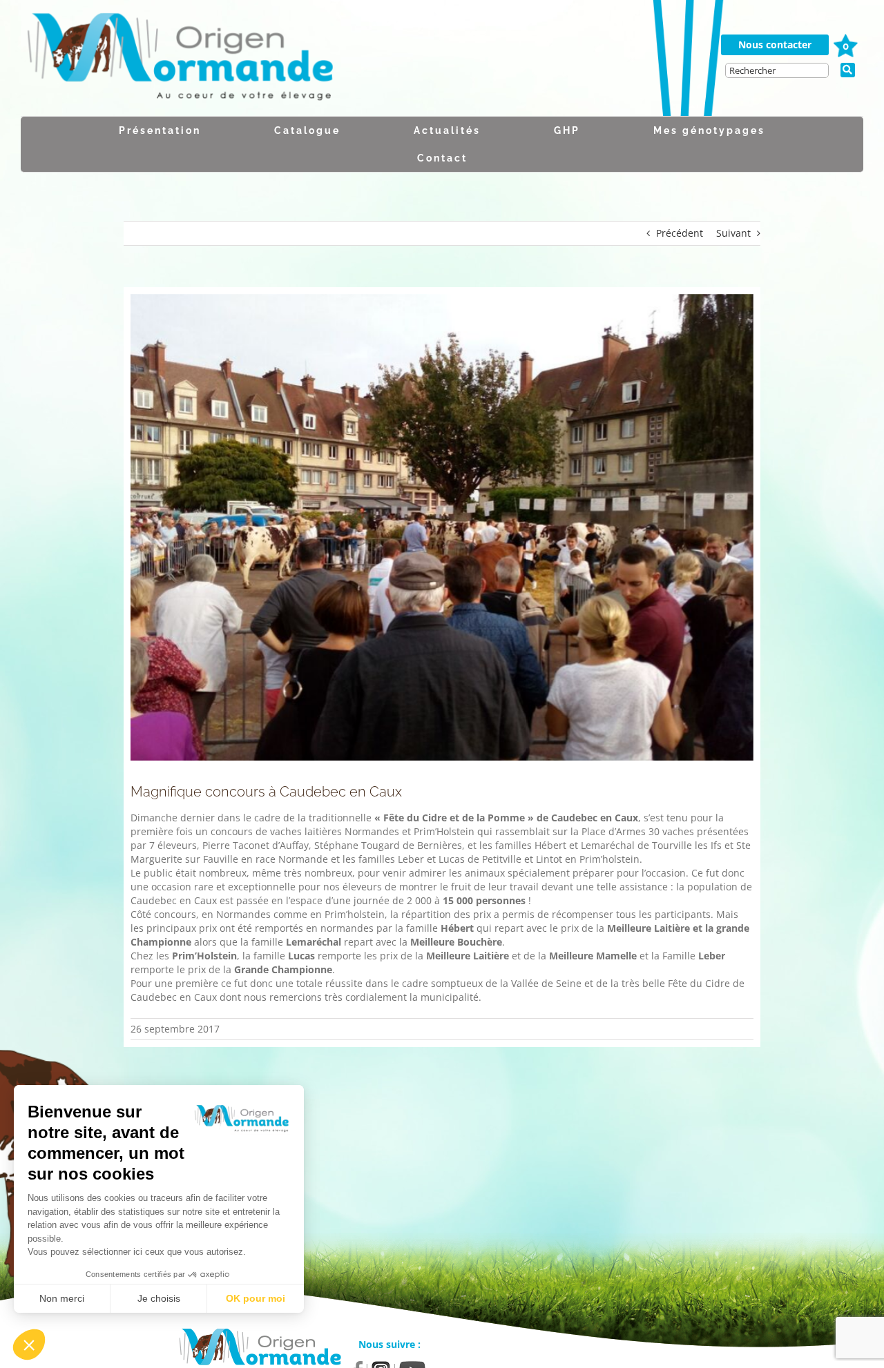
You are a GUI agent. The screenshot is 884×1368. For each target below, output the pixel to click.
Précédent (679, 233)
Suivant (733, 233)
